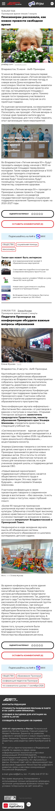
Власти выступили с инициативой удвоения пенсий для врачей (26, 141)
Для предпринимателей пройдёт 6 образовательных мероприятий (27, 262)
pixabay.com (21, 64)
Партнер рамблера (25, 798)
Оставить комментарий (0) (27, 224)
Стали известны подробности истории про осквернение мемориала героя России (31, 271)
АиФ (19, 364)
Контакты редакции (14, 704)
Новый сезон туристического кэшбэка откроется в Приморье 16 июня (29, 288)
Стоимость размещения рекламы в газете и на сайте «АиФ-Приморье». (26, 709)
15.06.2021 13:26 (8, 11)
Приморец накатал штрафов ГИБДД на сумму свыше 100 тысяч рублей (32, 279)
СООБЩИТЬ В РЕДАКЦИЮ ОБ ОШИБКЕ (22, 720)
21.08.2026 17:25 (8, 310)
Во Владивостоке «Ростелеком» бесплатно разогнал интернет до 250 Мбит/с (31, 296)
